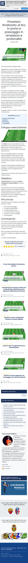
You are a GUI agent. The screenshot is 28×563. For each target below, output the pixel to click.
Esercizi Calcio (9, 254)
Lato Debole (11, 324)
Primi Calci (17, 353)
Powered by (2, 8)
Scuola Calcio (6, 351)
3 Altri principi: (5, 121)
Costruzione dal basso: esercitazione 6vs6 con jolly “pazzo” (13, 412)
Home (2, 553)
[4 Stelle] (11, 246)
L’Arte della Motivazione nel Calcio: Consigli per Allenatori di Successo (13, 419)
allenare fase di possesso (9, 382)
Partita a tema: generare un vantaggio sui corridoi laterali (14, 376)
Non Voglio (16, 8)
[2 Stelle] (7, 246)
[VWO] (6, 8)
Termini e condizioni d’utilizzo (16, 556)
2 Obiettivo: (5, 120)
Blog (4, 254)
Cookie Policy (4, 556)
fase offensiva (20, 296)
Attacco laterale (12, 296)
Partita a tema (18, 324)
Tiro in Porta (17, 255)
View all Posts (7, 466)
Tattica (5, 381)
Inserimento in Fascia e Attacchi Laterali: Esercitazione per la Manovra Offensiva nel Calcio (14, 289)
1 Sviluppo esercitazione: (8, 118)
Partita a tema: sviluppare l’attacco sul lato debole (14, 318)
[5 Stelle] (13, 246)
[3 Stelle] (9, 246)
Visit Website (7, 468)
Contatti (7, 553)
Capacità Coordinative (8, 353)
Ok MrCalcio (24, 8)
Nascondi (17, 115)
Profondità (11, 255)
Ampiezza (5, 255)
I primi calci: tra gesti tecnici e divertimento (14, 346)
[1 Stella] (4, 246)
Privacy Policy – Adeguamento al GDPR (10, 555)
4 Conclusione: (6, 123)
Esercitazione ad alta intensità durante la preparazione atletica (14, 416)
